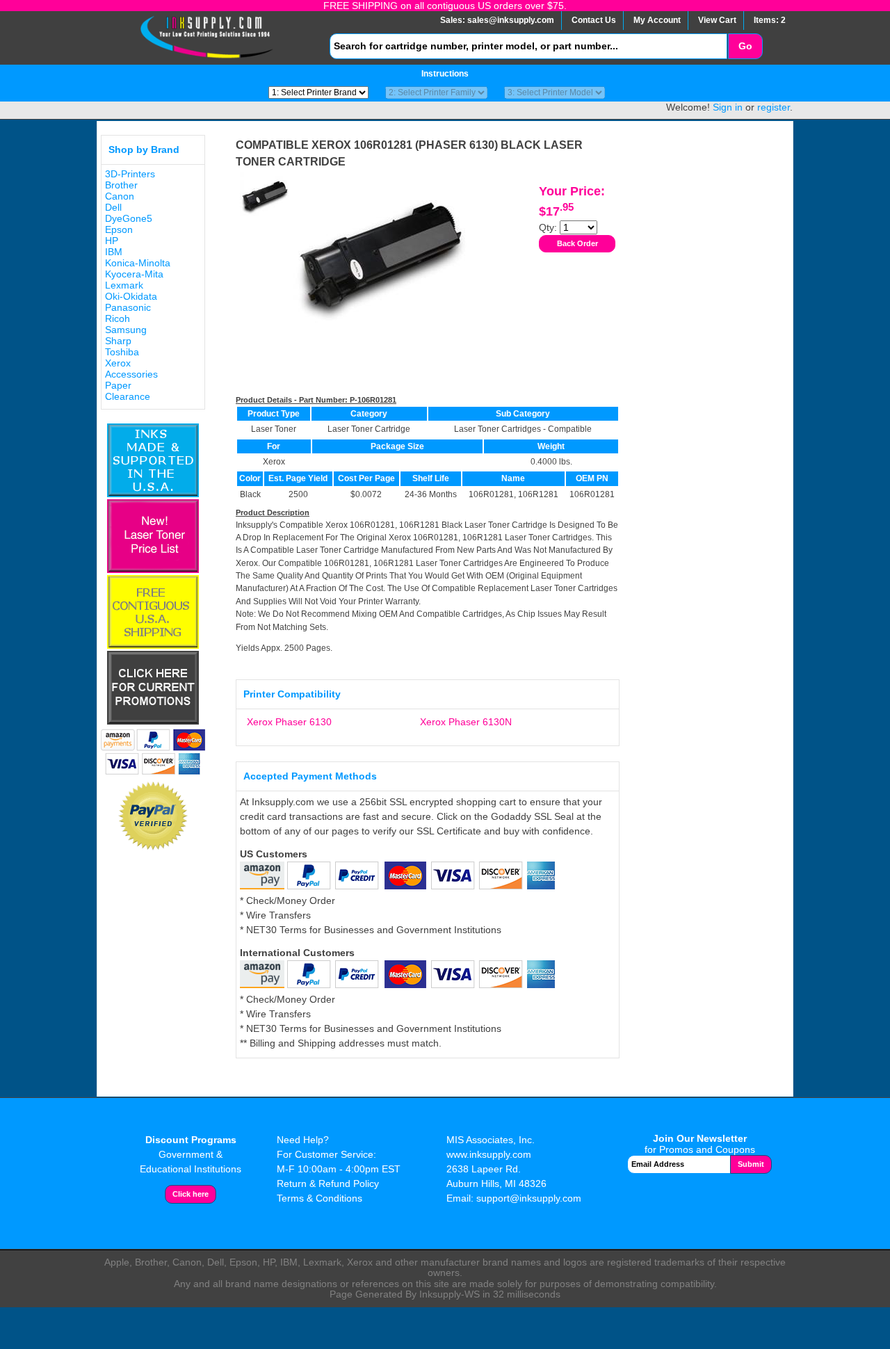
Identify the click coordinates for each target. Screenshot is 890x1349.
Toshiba (122, 351)
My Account (657, 20)
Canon (119, 196)
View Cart (717, 20)
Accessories (131, 374)
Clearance (127, 396)
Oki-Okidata (131, 296)
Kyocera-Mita (134, 274)
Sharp (118, 340)
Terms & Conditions (319, 1198)
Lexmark (124, 285)
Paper (118, 385)
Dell (113, 207)
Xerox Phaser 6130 (289, 721)
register (773, 107)
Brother (121, 185)
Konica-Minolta (137, 262)
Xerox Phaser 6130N (466, 721)
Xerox (118, 363)
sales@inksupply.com (510, 20)
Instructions (445, 74)
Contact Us (594, 20)
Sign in (728, 107)
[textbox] (528, 46)
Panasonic (128, 307)
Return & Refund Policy (328, 1183)
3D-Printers (130, 173)
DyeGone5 (128, 218)
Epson (119, 229)
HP (111, 240)
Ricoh (117, 318)
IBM (113, 251)
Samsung (126, 329)
